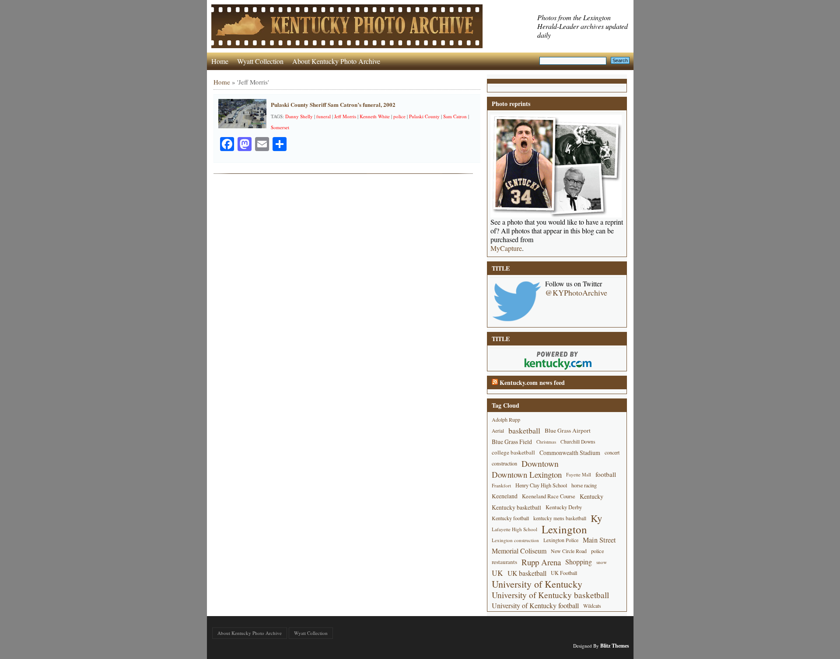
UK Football (564, 572)
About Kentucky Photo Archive (336, 61)
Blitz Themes (614, 645)
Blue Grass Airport (568, 430)
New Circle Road (569, 550)
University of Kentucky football (535, 605)
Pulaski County (424, 116)
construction (504, 463)
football (605, 474)
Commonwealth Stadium (569, 452)
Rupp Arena (541, 562)
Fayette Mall (578, 474)
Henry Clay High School (541, 485)
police (399, 116)
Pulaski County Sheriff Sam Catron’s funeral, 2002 (333, 104)
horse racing (584, 485)
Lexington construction (515, 540)
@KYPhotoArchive (576, 292)
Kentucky (591, 496)
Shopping (578, 562)
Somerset (280, 127)
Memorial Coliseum (519, 551)
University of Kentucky (537, 583)
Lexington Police (560, 539)
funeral (323, 116)
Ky (596, 518)
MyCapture (506, 248)
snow (601, 562)
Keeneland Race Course (548, 496)
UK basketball (527, 573)
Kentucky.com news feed (532, 382)
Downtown (540, 463)
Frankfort (501, 485)
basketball (524, 430)
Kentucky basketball (516, 507)
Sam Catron (455, 116)
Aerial (498, 430)
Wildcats (592, 605)
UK (497, 573)
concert (612, 452)
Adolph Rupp (506, 419)
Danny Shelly (299, 116)
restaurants (504, 562)
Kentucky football (510, 518)
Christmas (546, 441)
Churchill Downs (577, 441)
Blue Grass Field (512, 441)
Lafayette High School (514, 529)
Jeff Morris (345, 116)
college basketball (513, 452)
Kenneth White (375, 116)
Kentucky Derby (564, 507)
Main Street (599, 540)
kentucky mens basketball (559, 518)
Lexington (564, 529)
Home (219, 61)
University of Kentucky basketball (550, 594)
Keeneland (505, 496)
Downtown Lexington (527, 474)
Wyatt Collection (260, 61)
